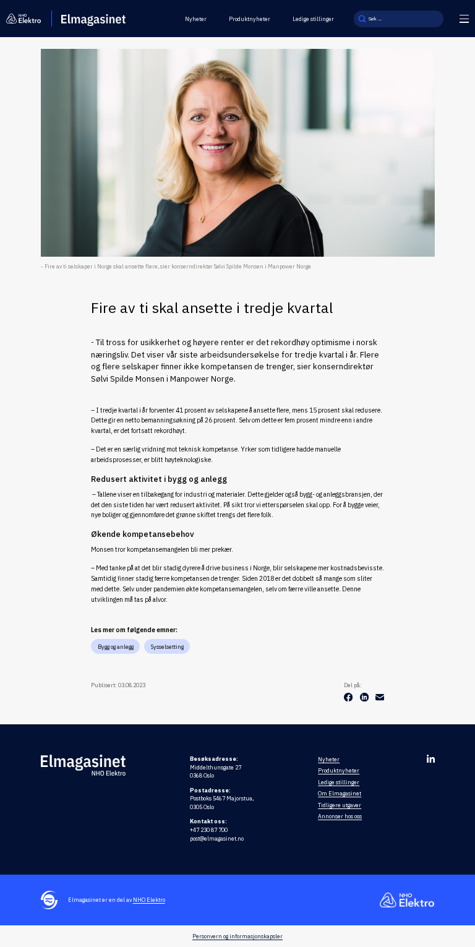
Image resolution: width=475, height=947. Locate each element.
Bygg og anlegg (116, 646)
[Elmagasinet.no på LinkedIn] (431, 759)
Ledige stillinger (313, 18)
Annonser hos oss (340, 816)
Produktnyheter (249, 18)
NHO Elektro (149, 899)
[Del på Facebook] (349, 699)
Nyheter (196, 18)
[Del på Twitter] (365, 699)
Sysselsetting (167, 646)
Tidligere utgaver (339, 805)
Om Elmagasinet (339, 793)
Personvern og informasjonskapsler (237, 936)
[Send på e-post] (379, 699)
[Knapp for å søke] (362, 19)
